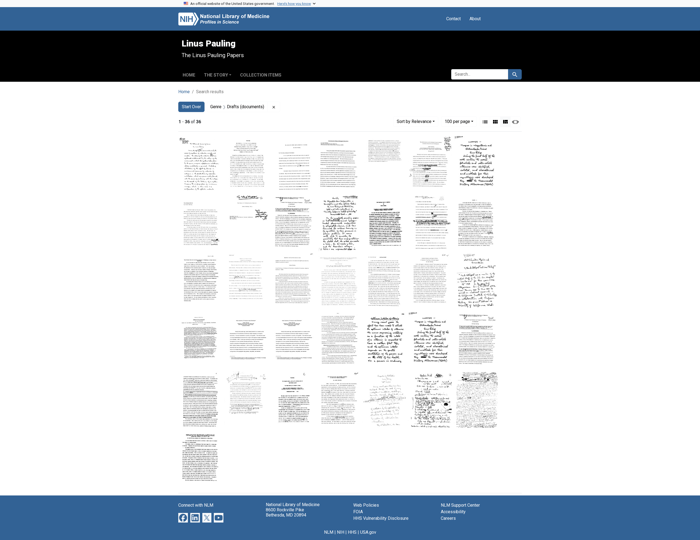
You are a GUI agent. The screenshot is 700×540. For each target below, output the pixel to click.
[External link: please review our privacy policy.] (183, 517)
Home (189, 75)
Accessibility (453, 511)
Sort (414, 121)
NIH (340, 532)
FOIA (358, 511)
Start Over (191, 106)
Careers (448, 518)
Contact (453, 18)
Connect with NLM (195, 505)
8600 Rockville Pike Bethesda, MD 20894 (286, 512)
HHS (352, 532)
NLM (328, 532)
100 (457, 121)
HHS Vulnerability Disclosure (381, 518)
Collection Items (260, 75)
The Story (216, 75)
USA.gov (368, 532)
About (475, 18)
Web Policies (366, 505)
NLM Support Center (460, 505)
